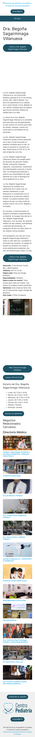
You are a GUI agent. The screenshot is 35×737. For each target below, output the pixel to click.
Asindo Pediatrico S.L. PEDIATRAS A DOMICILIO (17, 560)
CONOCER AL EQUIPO (17, 697)
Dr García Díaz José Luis (13, 662)
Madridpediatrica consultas (14, 600)
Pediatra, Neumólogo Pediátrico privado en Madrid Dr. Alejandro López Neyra (16, 454)
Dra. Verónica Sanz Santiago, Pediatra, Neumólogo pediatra (15, 641)
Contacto (18, 734)
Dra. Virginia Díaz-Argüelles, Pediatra (15, 516)
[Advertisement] (17, 71)
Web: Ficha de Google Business (17, 369)
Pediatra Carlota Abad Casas (15, 581)
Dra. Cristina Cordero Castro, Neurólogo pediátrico (15, 683)
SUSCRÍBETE (17, 11)
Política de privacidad (10, 732)
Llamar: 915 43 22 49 (13, 377)
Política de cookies (25, 732)
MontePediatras (9, 620)
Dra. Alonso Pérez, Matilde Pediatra (14, 538)
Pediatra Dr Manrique (12, 476)
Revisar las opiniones (13, 414)
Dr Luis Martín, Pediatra (13, 496)
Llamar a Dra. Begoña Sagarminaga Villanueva (17, 48)
